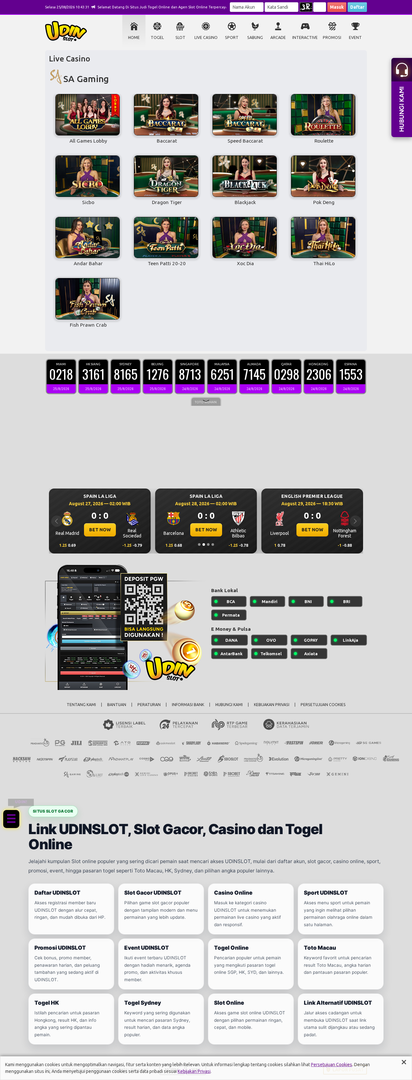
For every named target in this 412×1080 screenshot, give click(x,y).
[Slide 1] (199, 544)
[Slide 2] (203, 544)
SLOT (180, 37)
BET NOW (100, 529)
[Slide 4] (212, 544)
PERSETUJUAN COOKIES (323, 705)
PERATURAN (149, 705)
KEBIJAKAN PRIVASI (271, 705)
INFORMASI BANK (188, 705)
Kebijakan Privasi (194, 1071)
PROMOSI (332, 37)
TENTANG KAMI (81, 705)
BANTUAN (116, 705)
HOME (134, 37)
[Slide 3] (208, 544)
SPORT (232, 37)
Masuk (337, 7)
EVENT (355, 37)
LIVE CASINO (206, 37)
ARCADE (278, 37)
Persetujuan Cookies (331, 1064)
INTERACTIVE (305, 37)
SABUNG (255, 37)
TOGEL (157, 37)
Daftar (357, 7)
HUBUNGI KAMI (229, 705)
